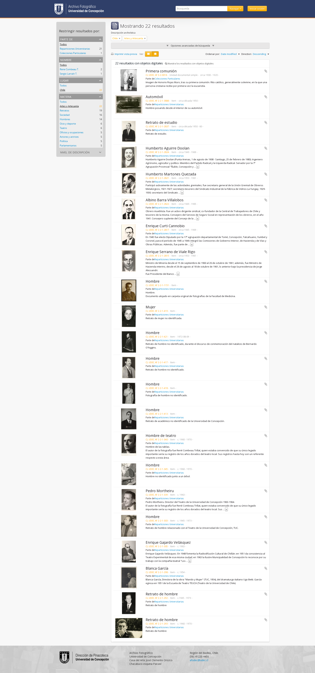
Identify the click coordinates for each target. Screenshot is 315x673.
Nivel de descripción (75, 152)
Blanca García (157, 568)
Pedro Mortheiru (160, 490)
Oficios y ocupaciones (71, 132)
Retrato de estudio (161, 122)
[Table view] (155, 54)
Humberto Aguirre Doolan (167, 148)
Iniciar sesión (257, 8)
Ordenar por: (212, 54)
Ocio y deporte (68, 123)
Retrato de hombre (162, 593)
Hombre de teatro (161, 435)
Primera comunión (161, 71)
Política (64, 141)
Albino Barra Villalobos (165, 199)
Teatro (63, 128)
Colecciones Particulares (73, 53)
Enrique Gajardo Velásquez (168, 542)
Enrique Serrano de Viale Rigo (170, 251)
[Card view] (148, 54)
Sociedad (65, 115)
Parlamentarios (68, 145)
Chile (62, 90)
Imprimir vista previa (125, 54)
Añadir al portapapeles (266, 71)
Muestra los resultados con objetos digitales (190, 63)
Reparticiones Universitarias (75, 48)
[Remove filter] (119, 38)
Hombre (153, 281)
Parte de (66, 38)
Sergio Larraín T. (68, 73)
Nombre (65, 59)
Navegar (234, 8)
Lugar (64, 80)
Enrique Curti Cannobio (165, 225)
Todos (63, 44)
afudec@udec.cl (199, 660)
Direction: (246, 54)
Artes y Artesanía (69, 106)
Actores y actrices (69, 136)
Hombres (65, 119)
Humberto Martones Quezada (171, 174)
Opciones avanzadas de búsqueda (190, 45)
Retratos (64, 110)
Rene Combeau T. (69, 69)
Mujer (150, 307)
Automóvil (154, 96)
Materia (65, 96)
